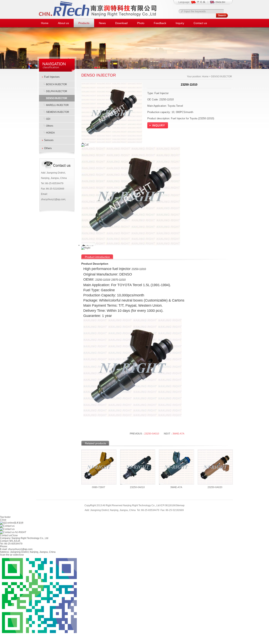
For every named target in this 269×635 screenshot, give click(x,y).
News (102, 23)
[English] (217, 3)
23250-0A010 (151, 433)
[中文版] (200, 3)
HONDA (50, 132)
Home (44, 23)
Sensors (49, 140)
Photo (140, 23)
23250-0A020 (215, 487)
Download (121, 23)
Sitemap (180, 505)
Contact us (200, 23)
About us (63, 23)
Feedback (160, 23)
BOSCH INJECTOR (56, 84)
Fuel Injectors (52, 76)
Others (49, 125)
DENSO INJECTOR (56, 98)
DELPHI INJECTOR (56, 91)
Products (83, 23)
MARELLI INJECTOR (57, 105)
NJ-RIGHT (20, 532)
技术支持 (18, 522)
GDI (48, 119)
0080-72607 (98, 487)
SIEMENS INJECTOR (57, 112)
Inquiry (180, 23)
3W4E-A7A (178, 433)
